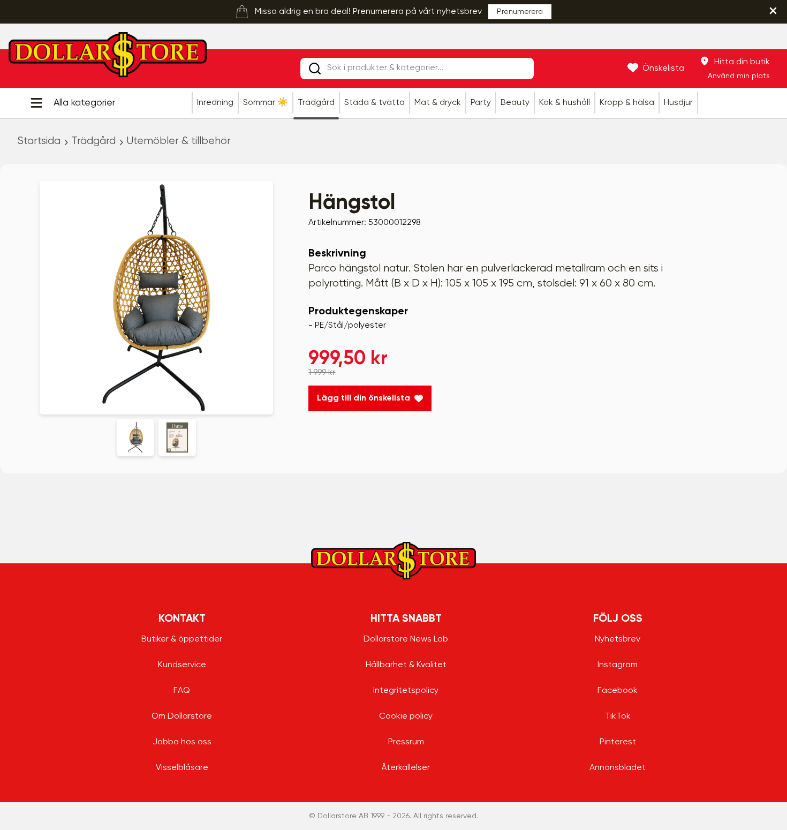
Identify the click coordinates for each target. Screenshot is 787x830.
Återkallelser (406, 768)
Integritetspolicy (405, 690)
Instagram (617, 665)
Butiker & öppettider (181, 639)
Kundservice (182, 665)
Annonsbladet (617, 768)
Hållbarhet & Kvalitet (406, 665)
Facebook (617, 690)
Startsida (38, 141)
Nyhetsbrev (617, 639)
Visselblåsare (182, 768)
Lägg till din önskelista (363, 398)
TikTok (618, 716)
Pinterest (618, 742)
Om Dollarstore (182, 716)
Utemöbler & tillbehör (178, 141)
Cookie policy (406, 716)
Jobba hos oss (182, 742)
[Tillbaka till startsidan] (108, 57)
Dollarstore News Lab (406, 639)
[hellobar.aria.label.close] (773, 10)
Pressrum (406, 742)
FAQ (181, 690)
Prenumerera (520, 12)
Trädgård (93, 141)
